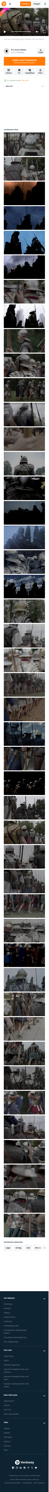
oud (28, 1247)
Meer (6, 1449)
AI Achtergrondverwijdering (15, 1336)
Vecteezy (7, 1307)
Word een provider (11, 1413)
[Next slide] (39, 1247)
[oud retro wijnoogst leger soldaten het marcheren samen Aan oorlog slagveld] (24, 143)
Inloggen (36, 4)
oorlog (18, 1247)
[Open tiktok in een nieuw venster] (27, 1467)
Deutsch (7, 1440)
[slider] (21, 31)
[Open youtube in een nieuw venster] (35, 1467)
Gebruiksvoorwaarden (18, 1482)
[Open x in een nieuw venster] (31, 1467)
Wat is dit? (25, 80)
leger (8, 1247)
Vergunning (8, 1355)
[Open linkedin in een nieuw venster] (20, 1467)
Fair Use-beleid (23, 1483)
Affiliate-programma (12, 1364)
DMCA (6, 1359)
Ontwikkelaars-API (11, 1325)
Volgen (40, 52)
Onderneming (9, 1316)
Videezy (7, 1312)
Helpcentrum (9, 1400)
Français (7, 1445)
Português (8, 1436)
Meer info (9, 85)
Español (7, 1432)
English (7, 1427)
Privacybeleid (32, 1482)
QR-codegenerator (11, 1341)
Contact (7, 1404)
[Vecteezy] (3, 3)
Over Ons (7, 1409)
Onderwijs (8, 1320)
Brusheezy (8, 1303)
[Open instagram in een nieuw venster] (16, 1467)
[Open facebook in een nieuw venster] (12, 1467)
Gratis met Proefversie (24, 61)
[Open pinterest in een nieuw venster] (24, 1467)
